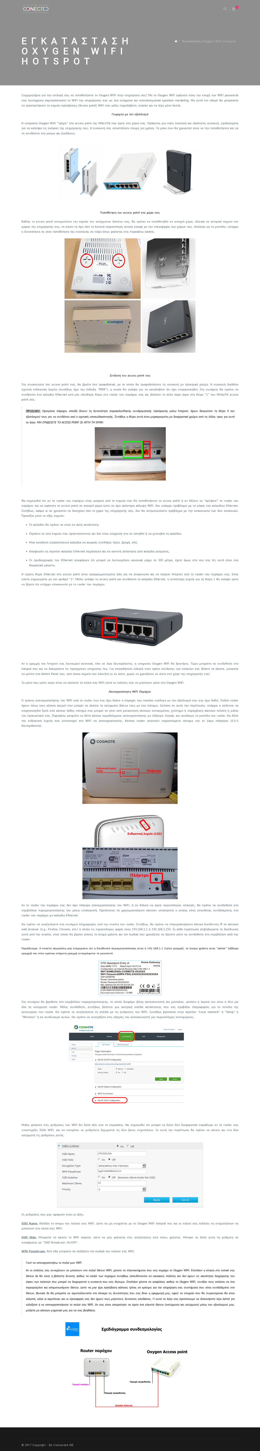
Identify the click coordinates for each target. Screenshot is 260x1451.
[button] (225, 9)
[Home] (176, 41)
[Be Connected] (36, 8)
